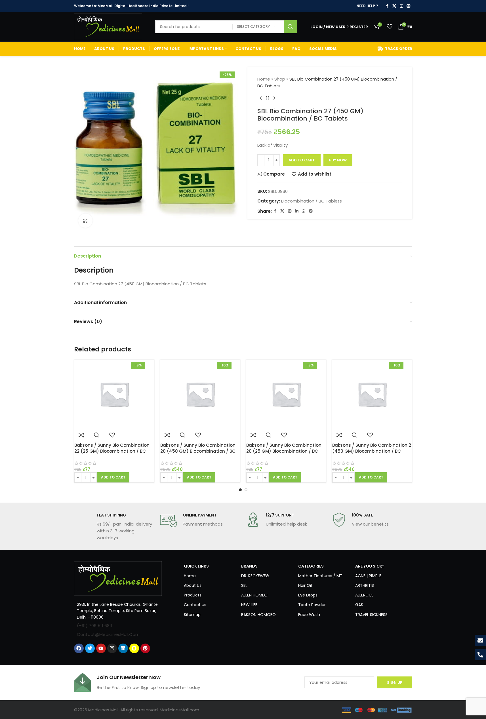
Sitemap (192, 614)
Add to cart (302, 160)
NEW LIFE (249, 605)
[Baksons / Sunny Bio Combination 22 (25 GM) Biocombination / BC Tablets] (114, 394)
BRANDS (249, 566)
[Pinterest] (145, 648)
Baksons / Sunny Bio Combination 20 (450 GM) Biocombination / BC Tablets (197, 451)
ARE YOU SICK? (369, 566)
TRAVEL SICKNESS (371, 614)
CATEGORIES (311, 566)
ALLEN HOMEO (254, 595)
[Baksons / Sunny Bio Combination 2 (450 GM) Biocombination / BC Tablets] (372, 394)
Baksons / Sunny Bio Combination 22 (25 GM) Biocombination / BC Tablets (112, 451)
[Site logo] (108, 26)
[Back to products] (267, 98)
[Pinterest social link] (408, 6)
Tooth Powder (312, 605)
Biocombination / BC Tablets (311, 201)
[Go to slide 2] (246, 489)
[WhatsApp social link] (303, 211)
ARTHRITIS (364, 585)
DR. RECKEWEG (255, 576)
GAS (359, 605)
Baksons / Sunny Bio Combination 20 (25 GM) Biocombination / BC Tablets (283, 451)
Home (263, 79)
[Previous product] (260, 98)
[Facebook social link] (387, 6)
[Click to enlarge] (85, 221)
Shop (279, 79)
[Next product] (274, 98)
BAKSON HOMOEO (258, 614)
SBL (244, 585)
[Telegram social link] (310, 211)
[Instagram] (112, 648)
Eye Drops (307, 595)
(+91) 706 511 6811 (94, 626)
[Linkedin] (123, 648)
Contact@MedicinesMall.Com (108, 634)
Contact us (195, 605)
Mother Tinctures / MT (320, 576)
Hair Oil (305, 585)
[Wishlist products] (389, 26)
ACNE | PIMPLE (368, 576)
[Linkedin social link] (296, 211)
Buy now (338, 160)
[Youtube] (101, 648)
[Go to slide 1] (240, 489)
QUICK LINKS (196, 566)
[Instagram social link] (401, 6)
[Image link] (118, 578)
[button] (113, 477)
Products (192, 595)
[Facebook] (79, 648)
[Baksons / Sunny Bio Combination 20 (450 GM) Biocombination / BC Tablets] (200, 394)
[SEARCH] (290, 26)
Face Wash (309, 614)
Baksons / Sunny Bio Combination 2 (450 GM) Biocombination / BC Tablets (371, 451)
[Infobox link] (114, 527)
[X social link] (394, 6)
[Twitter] (90, 648)
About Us (192, 585)
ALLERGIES (364, 595)
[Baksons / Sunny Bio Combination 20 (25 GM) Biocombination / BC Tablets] (286, 394)
